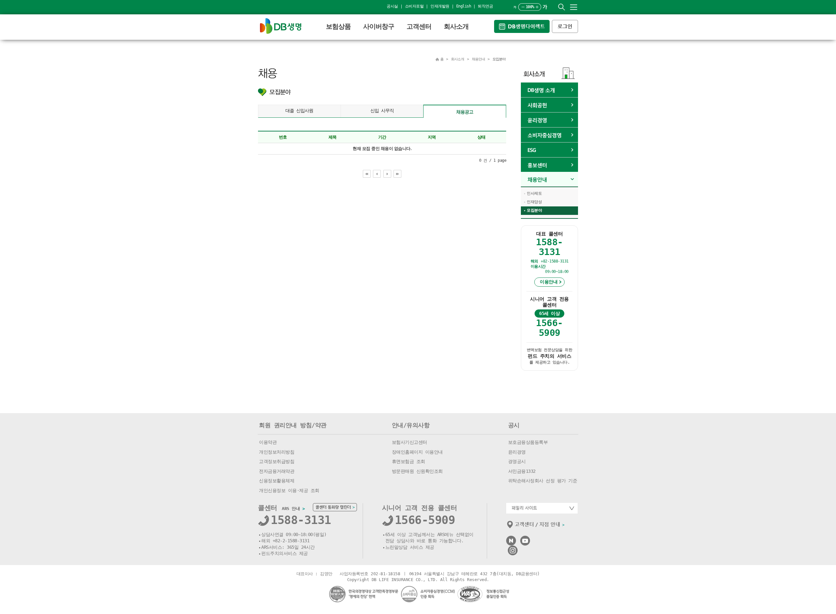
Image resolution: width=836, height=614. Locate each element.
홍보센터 (549, 164)
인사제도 (534, 193)
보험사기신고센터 (409, 442)
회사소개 (456, 26)
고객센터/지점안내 (536, 526)
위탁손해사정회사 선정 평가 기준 (542, 480)
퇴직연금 (485, 6)
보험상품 (338, 26)
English (463, 6)
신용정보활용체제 (276, 480)
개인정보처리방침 (276, 452)
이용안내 (548, 281)
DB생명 (280, 26)
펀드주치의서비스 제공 (284, 553)
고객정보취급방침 (276, 461)
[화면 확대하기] (537, 7)
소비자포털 (414, 6)
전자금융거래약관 (276, 471)
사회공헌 (549, 104)
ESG (549, 149)
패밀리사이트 (542, 508)
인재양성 (534, 202)
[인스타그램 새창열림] (513, 548)
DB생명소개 (549, 89)
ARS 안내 (293, 508)
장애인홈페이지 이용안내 (417, 452)
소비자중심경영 (549, 134)
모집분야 (534, 210)
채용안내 (549, 179)
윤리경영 (549, 119)
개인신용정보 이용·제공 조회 (289, 490)
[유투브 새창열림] (525, 538)
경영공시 (517, 461)
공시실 (392, 6)
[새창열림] (523, 22)
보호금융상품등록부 (528, 442)
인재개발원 (439, 6)
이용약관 (268, 442)
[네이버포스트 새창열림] (511, 538)
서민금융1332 (522, 471)
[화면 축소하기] (523, 7)
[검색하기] (561, 7)
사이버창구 (378, 26)
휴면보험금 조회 (408, 461)
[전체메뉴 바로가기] (573, 7)
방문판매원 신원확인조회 (417, 471)
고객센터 (419, 26)
